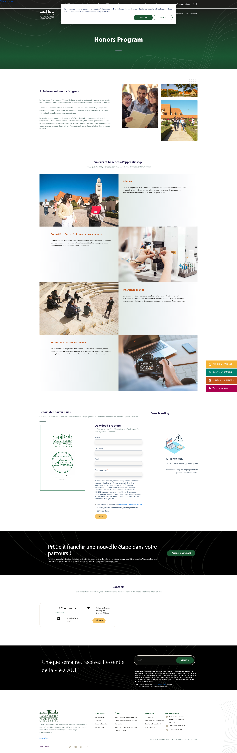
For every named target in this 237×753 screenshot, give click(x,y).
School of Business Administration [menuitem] (126, 717)
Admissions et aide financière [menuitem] (154, 720)
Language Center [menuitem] (120, 730)
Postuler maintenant (181, 553)
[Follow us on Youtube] (75, 747)
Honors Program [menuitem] (100, 727)
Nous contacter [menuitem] (150, 727)
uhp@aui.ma (72, 618)
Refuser (163, 17)
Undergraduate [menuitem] (100, 717)
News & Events (192, 14)
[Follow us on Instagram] (87, 747)
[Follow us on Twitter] (69, 747)
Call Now (99, 621)
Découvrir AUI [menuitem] (149, 717)
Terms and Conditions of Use (159, 684)
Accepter (143, 17)
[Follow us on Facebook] (64, 747)
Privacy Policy (45, 738)
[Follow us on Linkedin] (81, 747)
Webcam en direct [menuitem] (183, 4)
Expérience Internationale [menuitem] (153, 724)
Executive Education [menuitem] (101, 724)
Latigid (195, 739)
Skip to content (7, 1)
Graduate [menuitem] (98, 720)
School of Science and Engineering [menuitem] (126, 727)
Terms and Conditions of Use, (130, 505)
